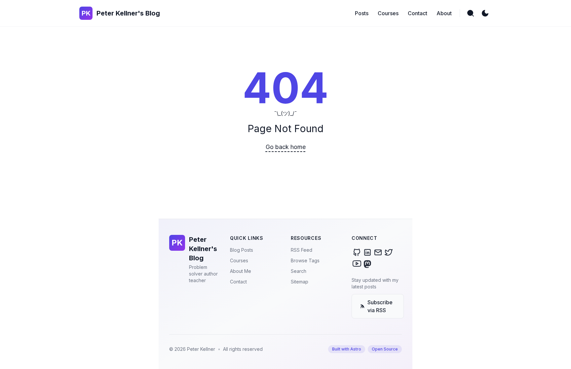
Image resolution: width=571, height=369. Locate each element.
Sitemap (299, 281)
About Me (240, 271)
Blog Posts (241, 250)
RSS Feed (301, 250)
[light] (485, 13)
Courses (239, 260)
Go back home (286, 146)
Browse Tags (305, 260)
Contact (238, 281)
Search (298, 271)
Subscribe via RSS (380, 306)
